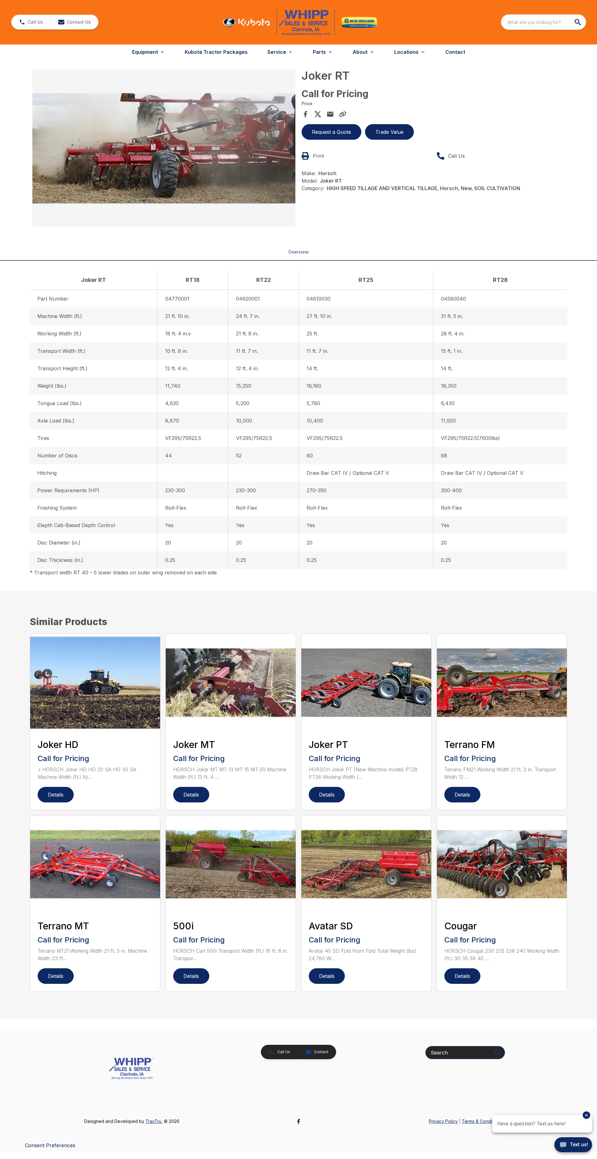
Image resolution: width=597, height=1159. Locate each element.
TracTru (153, 1121)
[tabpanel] (163, 149)
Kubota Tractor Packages (216, 52)
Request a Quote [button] (331, 132)
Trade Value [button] (389, 132)
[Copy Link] (342, 114)
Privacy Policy (443, 1121)
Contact (455, 52)
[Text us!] (573, 1145)
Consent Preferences (50, 1145)
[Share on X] (318, 114)
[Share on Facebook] (305, 114)
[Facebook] (298, 1121)
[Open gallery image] (163, 148)
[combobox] (543, 22)
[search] (578, 22)
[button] (31, 22)
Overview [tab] (298, 252)
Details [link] (55, 795)
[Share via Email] (330, 114)
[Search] (497, 1052)
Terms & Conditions (482, 1121)
